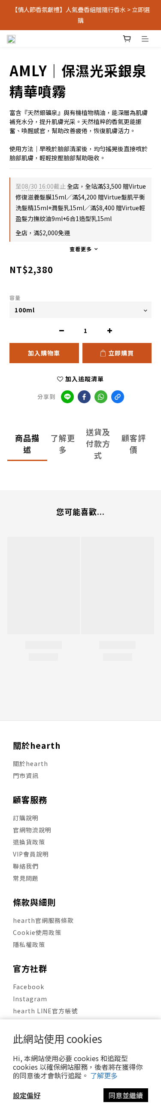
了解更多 (104, 1075)
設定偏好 (26, 1095)
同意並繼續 (126, 1095)
